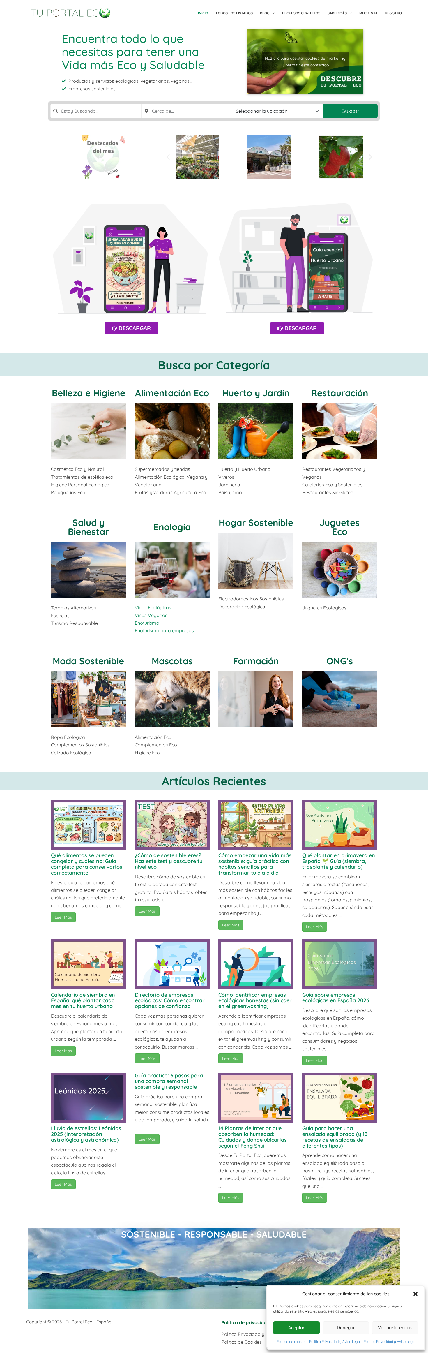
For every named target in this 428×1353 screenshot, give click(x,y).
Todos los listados (234, 13)
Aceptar (296, 1327)
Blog (264, 13)
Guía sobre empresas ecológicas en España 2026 (335, 997)
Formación (256, 661)
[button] (415, 1294)
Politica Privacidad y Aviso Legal (335, 1341)
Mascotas (172, 661)
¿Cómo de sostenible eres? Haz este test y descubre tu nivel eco (168, 861)
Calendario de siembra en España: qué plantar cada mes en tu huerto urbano (83, 1000)
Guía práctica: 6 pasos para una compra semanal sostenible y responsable (169, 1081)
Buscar (350, 110)
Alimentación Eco (172, 393)
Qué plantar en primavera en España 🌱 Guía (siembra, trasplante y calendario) (338, 861)
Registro (393, 13)
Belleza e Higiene (88, 393)
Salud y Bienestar (88, 527)
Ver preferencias (395, 1327)
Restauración (339, 393)
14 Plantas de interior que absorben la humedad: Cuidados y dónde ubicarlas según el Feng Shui (252, 1137)
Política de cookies (291, 1341)
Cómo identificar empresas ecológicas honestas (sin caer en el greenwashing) (255, 1000)
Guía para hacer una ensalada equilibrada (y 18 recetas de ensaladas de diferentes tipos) (334, 1137)
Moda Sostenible (88, 661)
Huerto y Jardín (255, 393)
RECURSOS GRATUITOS (301, 13)
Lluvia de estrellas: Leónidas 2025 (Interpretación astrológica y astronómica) (86, 1134)
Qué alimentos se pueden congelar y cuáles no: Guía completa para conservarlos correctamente (86, 864)
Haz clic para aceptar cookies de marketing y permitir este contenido (305, 62)
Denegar (346, 1327)
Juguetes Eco (340, 527)
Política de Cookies (241, 1342)
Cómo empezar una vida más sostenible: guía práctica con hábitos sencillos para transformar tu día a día (254, 864)
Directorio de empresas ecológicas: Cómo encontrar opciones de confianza (170, 1000)
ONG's (339, 661)
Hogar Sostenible (256, 522)
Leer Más (63, 917)
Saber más (337, 13)
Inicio (203, 13)
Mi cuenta (368, 13)
